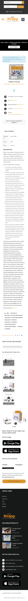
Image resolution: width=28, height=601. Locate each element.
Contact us (4, 499)
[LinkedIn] (21, 335)
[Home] (11, 19)
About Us (4, 496)
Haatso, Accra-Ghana (18, 108)
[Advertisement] (14, 26)
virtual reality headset (10, 324)
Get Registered (12, 11)
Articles (4, 504)
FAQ (3, 501)
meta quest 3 (13, 313)
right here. (14, 308)
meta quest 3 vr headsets (10, 322)
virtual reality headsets (10, 326)
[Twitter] (17, 335)
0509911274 (14, 100)
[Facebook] (15, 335)
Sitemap (4, 506)
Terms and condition (10, 597)
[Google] (19, 335)
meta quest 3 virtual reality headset (13, 315)
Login (20, 11)
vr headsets (7, 328)
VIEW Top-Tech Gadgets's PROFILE (14, 121)
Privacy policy (21, 597)
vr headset (19, 326)
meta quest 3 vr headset (10, 319)
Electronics (14, 47)
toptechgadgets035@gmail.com (15, 114)
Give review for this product (12, 347)
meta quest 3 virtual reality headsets (13, 317)
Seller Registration (14, 481)
